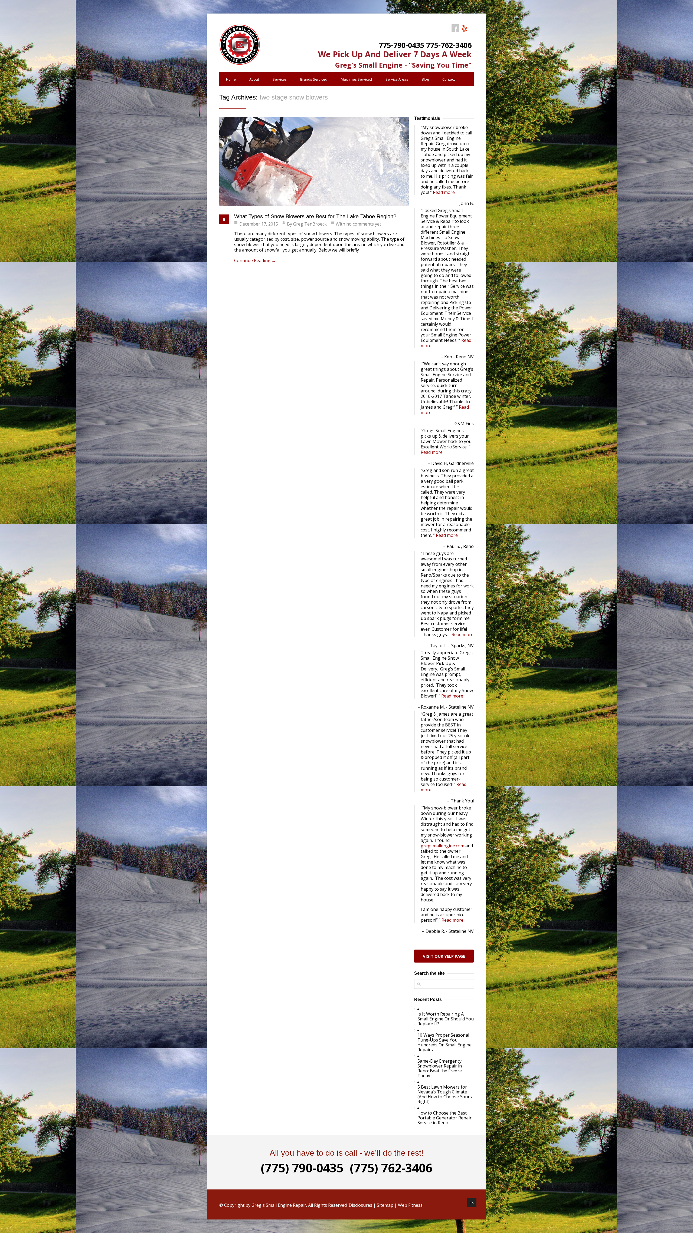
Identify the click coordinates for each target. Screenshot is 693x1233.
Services (280, 79)
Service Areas (396, 79)
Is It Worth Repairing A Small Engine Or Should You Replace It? (445, 1018)
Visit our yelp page (444, 956)
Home (231, 79)
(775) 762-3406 (391, 1168)
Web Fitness (410, 1205)
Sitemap (385, 1205)
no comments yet (363, 224)
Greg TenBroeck (310, 224)
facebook (455, 28)
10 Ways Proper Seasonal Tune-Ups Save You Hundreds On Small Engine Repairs (444, 1042)
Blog (425, 79)
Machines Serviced (356, 79)
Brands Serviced (313, 79)
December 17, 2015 (258, 224)
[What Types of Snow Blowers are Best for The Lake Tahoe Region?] (314, 161)
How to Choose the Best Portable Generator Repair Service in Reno (444, 1117)
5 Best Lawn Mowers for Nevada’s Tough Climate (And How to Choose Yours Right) (444, 1094)
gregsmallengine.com (442, 846)
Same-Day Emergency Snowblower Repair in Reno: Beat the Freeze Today (439, 1068)
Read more (444, 192)
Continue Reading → (255, 260)
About (254, 79)
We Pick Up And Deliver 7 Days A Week (395, 54)
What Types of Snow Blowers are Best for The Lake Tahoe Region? (315, 216)
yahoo (464, 28)
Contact (448, 79)
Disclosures (360, 1205)
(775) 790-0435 (302, 1168)
